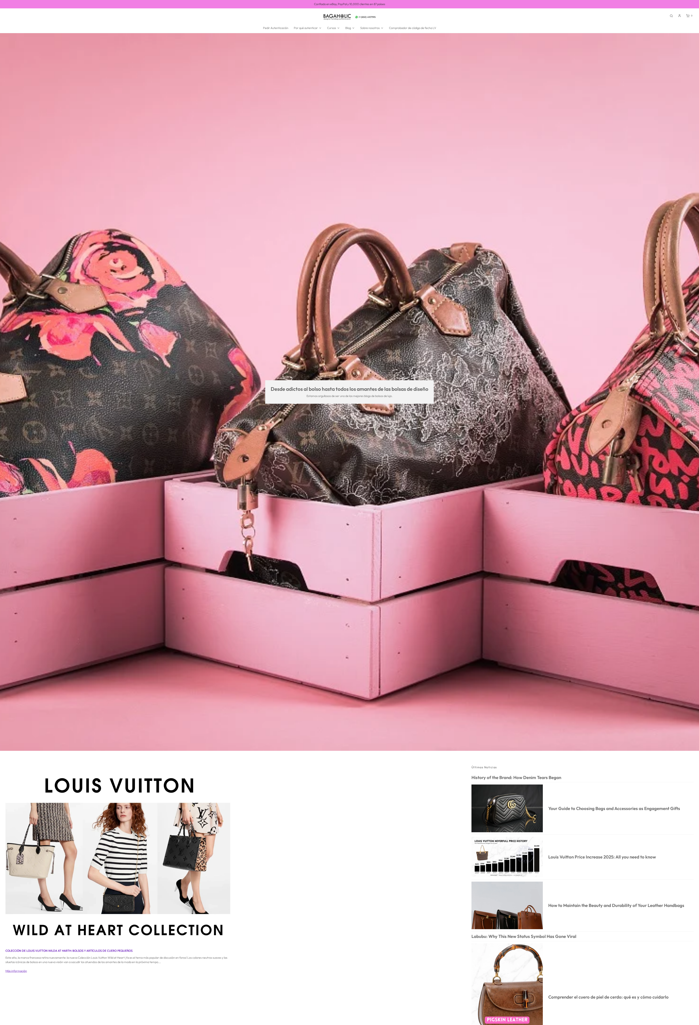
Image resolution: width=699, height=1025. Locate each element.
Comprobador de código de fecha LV (412, 28)
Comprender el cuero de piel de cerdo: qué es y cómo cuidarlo (608, 997)
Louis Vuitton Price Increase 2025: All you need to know (602, 857)
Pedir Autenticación (275, 28)
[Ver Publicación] (117, 855)
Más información (16, 971)
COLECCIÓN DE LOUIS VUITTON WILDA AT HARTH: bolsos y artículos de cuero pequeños (69, 950)
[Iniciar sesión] (679, 15)
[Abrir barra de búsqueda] (671, 16)
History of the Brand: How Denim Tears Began (516, 777)
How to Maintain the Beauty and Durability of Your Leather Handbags (616, 905)
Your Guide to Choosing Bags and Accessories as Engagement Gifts (614, 808)
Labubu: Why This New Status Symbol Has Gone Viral (523, 936)
